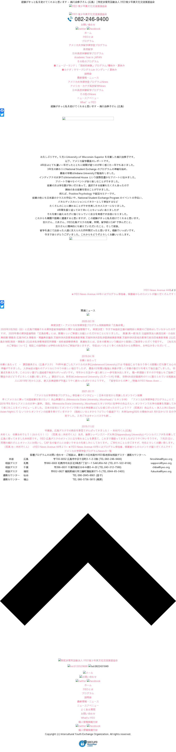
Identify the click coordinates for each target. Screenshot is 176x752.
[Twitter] (88, 115)
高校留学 (88, 49)
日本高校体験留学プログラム (88, 90)
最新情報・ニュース (88, 77)
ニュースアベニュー (88, 98)
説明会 (88, 73)
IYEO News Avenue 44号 (157, 290)
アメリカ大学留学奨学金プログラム (88, 45)
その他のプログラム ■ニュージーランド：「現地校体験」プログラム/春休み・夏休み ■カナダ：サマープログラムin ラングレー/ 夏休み (88, 65)
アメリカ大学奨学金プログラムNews (88, 81)
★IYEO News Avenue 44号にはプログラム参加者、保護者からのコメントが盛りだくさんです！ (123, 294)
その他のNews (88, 94)
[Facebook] (88, 110)
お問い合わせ (88, 24)
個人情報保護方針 (88, 722)
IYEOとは (88, 36)
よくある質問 (88, 709)
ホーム (88, 32)
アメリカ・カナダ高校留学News (88, 86)
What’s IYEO (88, 102)
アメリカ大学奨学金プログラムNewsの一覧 (88, 451)
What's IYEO (88, 717)
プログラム (88, 41)
